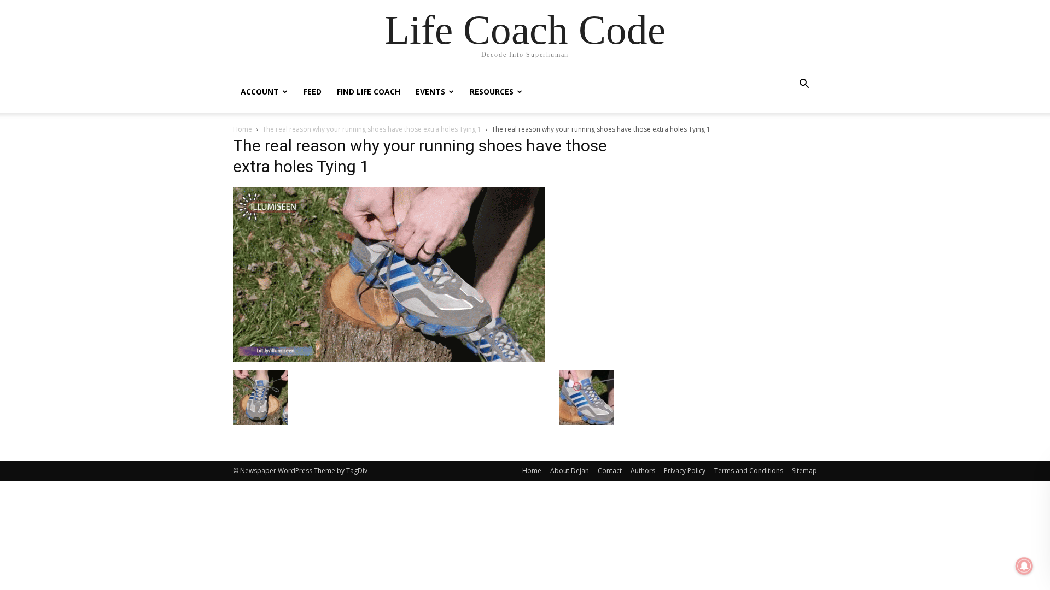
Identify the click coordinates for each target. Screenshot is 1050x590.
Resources (492, 91)
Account (260, 91)
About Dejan (569, 470)
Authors (643, 470)
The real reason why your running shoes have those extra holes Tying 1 (371, 129)
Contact (610, 470)
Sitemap (804, 470)
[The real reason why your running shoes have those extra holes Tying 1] (389, 359)
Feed (313, 91)
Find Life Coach (368, 91)
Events (430, 91)
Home (242, 129)
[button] (804, 85)
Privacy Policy (684, 470)
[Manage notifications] (1024, 566)
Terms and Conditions (748, 470)
